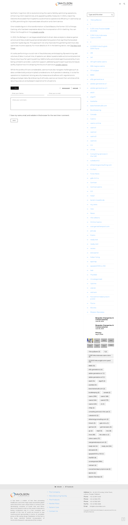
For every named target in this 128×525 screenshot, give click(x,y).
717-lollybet (94, 70)
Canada (93, 114)
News (92, 213)
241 (91, 57)
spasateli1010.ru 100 (98, 266)
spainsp (93, 261)
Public (92, 235)
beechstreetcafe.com (98, 106)
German (93, 182)
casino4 (93, 141)
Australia (93, 101)
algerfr (93, 97)
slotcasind (94, 253)
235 (91, 53)
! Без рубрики (96, 20)
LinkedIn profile (38, 32)
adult (92, 92)
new (92, 209)
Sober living (95, 257)
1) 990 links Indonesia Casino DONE (100, 356)
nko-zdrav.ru (95, 218)
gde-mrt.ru (94, 178)
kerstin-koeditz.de (97, 200)
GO (91, 191)
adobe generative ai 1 (98, 84)
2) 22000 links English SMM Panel (100, 361)
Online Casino (96, 222)
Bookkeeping (95, 110)
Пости (92, 303)
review (92, 248)
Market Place (54, 503)
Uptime (93, 283)
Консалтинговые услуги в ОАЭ (99, 469)
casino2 (93, 132)
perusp (93, 231)
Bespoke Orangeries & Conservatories (104, 319)
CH (91, 145)
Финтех (93, 308)
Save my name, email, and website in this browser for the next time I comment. (40, 115)
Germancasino (96, 187)
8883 (92, 75)
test (91, 270)
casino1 (93, 128)
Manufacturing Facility (58, 496)
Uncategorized (96, 279)
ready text (94, 240)
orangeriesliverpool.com (100, 226)
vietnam (93, 292)
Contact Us (53, 511)
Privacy (98, 333)
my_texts (93, 204)
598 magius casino (97, 66)
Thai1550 (93, 275)
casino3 (93, 136)
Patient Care (54, 507)
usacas (93, 288)
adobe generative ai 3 (98, 88)
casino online (95, 123)
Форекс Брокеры (97, 312)
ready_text (94, 244)
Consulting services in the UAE (99, 412)
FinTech (93, 169)
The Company (54, 492)
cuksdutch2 (94, 161)
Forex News (94, 174)
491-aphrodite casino (98, 62)
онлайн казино (61, 65)
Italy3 (92, 196)
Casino (93, 119)
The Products (54, 500)
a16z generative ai (97, 79)
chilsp (92, 149)
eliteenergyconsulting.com (101, 165)
